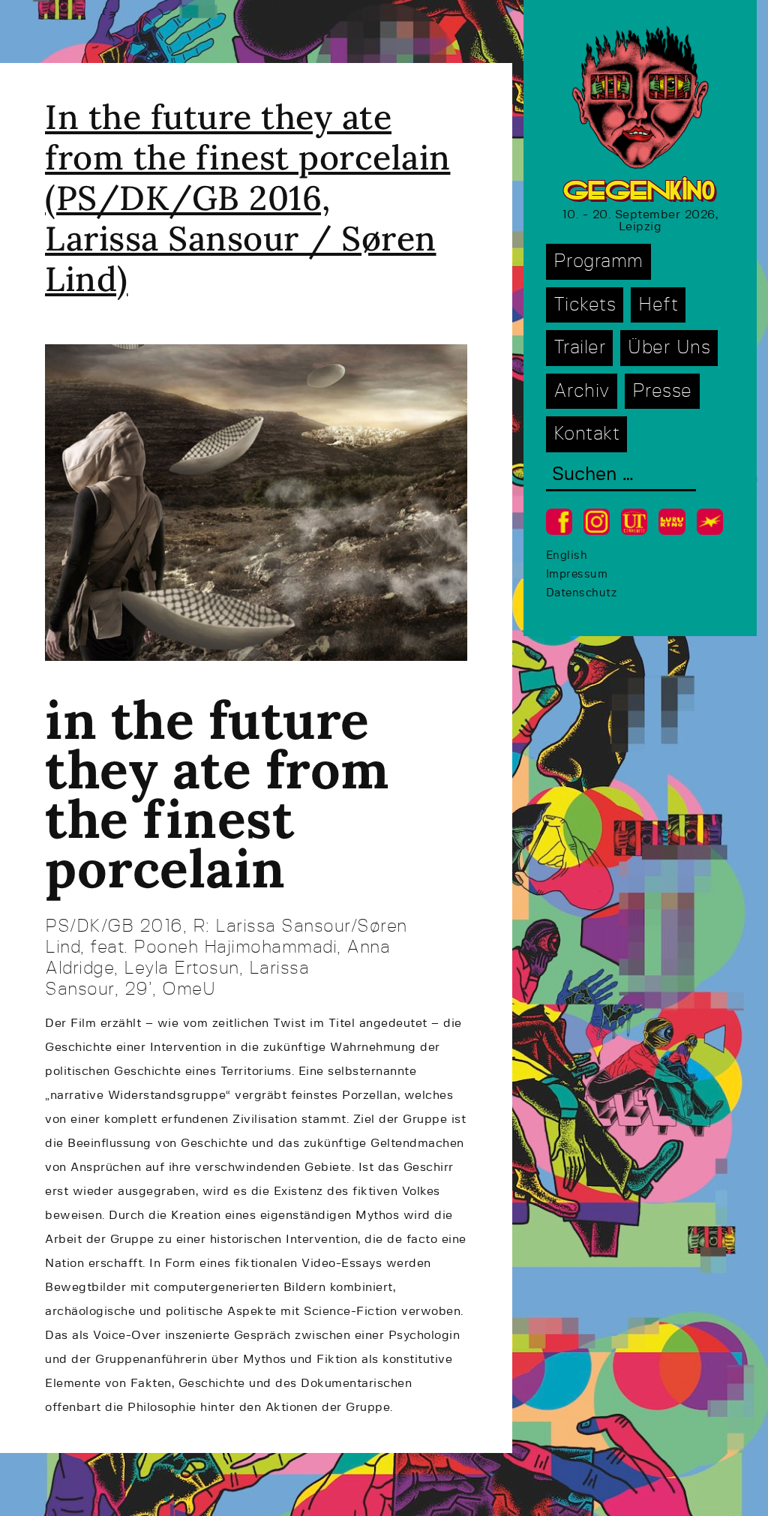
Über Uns (669, 347)
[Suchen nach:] (621, 476)
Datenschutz (581, 593)
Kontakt (587, 434)
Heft (658, 305)
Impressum (577, 574)
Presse (662, 391)
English (567, 555)
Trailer (580, 347)
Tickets (585, 305)
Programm (599, 261)
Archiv (582, 391)
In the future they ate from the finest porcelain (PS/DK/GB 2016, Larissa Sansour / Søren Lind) (248, 197)
